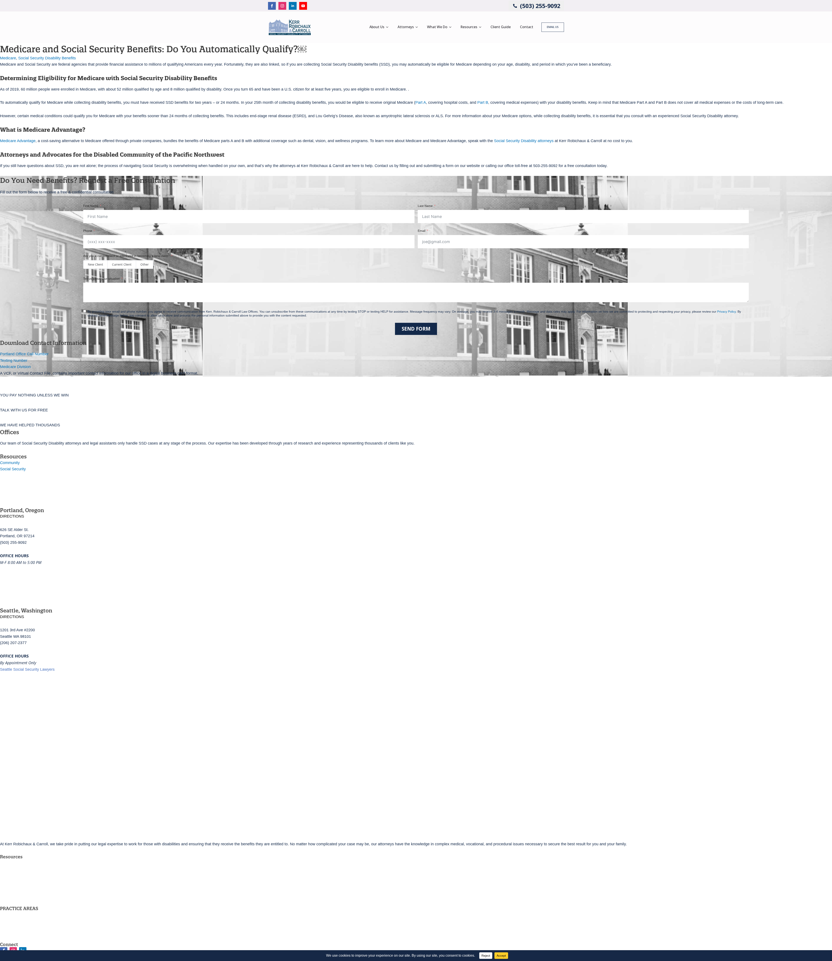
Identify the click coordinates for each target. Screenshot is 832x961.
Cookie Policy (12, 902)
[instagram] (282, 6)
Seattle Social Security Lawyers (27, 669)
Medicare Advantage (18, 141)
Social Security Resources (23, 871)
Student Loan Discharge (21, 938)
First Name (90, 206)
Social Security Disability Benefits (47, 58)
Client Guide (501, 26)
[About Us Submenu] (388, 27)
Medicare (8, 58)
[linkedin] (293, 6)
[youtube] (303, 6)
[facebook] (272, 6)
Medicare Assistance (18, 930)
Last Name (425, 206)
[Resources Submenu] (481, 27)
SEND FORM (416, 328)
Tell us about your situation (101, 278)
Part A (420, 102)
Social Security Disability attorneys (524, 141)
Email (421, 230)
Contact (526, 26)
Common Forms (14, 886)
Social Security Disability (21, 915)
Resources (469, 26)
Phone (87, 230)
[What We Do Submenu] (451, 27)
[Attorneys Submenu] (418, 27)
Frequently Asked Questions (24, 863)
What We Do (437, 26)
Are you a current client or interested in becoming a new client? (126, 256)
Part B (482, 102)
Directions (12, 516)
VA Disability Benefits (18, 922)
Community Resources (19, 879)
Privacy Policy (12, 894)
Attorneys (406, 26)
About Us (376, 26)
